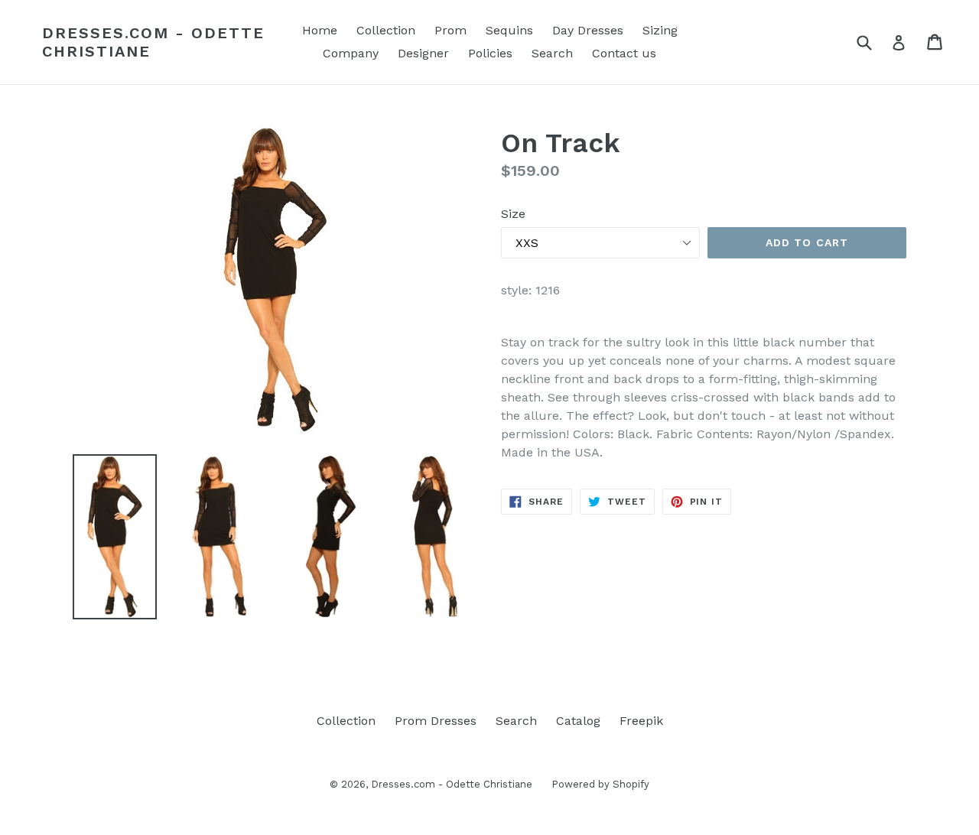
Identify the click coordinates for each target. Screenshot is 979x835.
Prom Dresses (435, 720)
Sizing (660, 30)
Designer (423, 53)
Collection (385, 30)
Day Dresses (587, 30)
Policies (490, 53)
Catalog (578, 720)
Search (552, 53)
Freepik (641, 720)
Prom (450, 30)
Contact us (624, 53)
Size (513, 213)
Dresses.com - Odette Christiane (153, 42)
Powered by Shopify (600, 784)
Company (351, 53)
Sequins (509, 30)
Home (319, 30)
